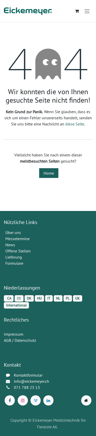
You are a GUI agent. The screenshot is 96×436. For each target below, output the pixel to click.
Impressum (13, 334)
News (10, 244)
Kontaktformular (28, 375)
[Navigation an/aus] (87, 11)
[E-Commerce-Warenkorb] (77, 11)
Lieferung (13, 257)
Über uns (13, 232)
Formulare (14, 263)
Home (49, 173)
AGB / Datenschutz (20, 340)
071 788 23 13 (27, 387)
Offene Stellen (18, 250)
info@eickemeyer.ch (31, 381)
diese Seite (74, 123)
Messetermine (17, 238)
